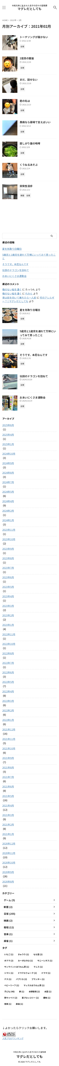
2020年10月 (8, 862)
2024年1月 (8, 520)
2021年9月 (8, 758)
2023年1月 (8, 625)
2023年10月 (8, 539)
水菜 (47, 991)
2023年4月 (8, 596)
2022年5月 (8, 682)
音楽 (7, 1003)
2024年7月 (8, 482)
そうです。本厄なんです (15, 264)
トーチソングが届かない (34, 37)
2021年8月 (8, 767)
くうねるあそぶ (29, 164)
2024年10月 (8, 453)
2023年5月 (8, 587)
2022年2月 (8, 710)
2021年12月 (8, 729)
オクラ (8, 960)
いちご (8, 954)
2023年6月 (8, 577)
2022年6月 (8, 672)
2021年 (13, 20)
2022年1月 (8, 720)
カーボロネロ (25, 960)
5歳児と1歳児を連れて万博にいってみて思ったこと (29, 256)
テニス (38, 966)
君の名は (25, 101)
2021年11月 (8, 739)
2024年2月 (8, 510)
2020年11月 (8, 853)
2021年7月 (8, 777)
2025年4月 (8, 434)
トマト (8, 973)
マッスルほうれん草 (34, 985)
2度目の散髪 (27, 58)
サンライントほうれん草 (16, 966)
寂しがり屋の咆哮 (30, 143)
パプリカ (21, 979)
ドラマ (45, 973)
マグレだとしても (29, 8)
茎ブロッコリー (30, 997)
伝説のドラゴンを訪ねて (15, 270)
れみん (29, 293)
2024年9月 (8, 463)
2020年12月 (8, 843)
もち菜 (38, 954)
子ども (9, 991)
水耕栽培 (34, 991)
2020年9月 (8, 872)
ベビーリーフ (11, 985)
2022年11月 (8, 634)
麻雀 (19, 1003)
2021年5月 (8, 796)
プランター (37, 979)
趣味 (46, 997)
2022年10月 (8, 644)
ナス (7, 979)
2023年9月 (8, 549)
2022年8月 (8, 653)
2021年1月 (8, 834)
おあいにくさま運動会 (14, 276)
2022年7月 (8, 663)
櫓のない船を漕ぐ (12, 289)
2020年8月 (8, 881)
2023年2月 (8, 615)
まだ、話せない (29, 79)
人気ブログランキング (12, 1038)
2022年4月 (8, 691)
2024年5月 (8, 491)
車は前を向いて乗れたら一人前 (19, 297)
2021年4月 (8, 805)
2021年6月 (8, 786)
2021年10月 (8, 748)
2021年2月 (8, 824)
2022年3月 (8, 701)
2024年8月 (8, 472)
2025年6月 (8, 425)
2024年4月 (8, 501)
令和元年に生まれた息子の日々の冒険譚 (29, 1052)
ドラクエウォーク (27, 973)
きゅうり (23, 954)
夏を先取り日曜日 (12, 249)
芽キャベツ (10, 997)
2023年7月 (8, 568)
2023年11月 (8, 529)
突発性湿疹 (26, 186)
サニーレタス (44, 960)
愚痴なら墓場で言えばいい (35, 122)
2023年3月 (8, 606)
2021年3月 (8, 815)
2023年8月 (8, 558)
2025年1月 (8, 444)
